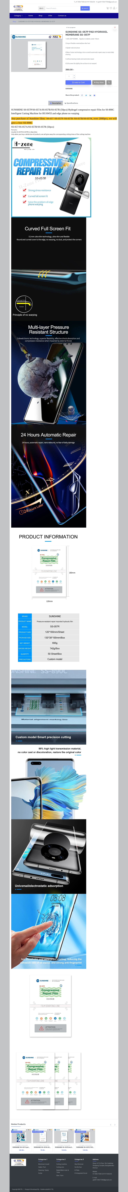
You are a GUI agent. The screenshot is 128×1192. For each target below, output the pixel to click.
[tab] (55, 103)
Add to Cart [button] (79, 82)
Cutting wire (60, 1167)
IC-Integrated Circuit (81, 1173)
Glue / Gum (59, 1175)
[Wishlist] (111, 8)
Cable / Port (42, 1167)
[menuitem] (31, 15)
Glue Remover (79, 1164)
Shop (14, 21)
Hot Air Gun (78, 1167)
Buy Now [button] (100, 82)
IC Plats (77, 1170)
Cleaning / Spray (43, 1170)
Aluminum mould (43, 1164)
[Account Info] (115, 8)
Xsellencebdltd (45, 1189)
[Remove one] (74, 78)
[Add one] (74, 75)
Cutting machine (61, 1164)
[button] (41, 8)
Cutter (40, 1173)
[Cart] (107, 8)
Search (85, 8)
